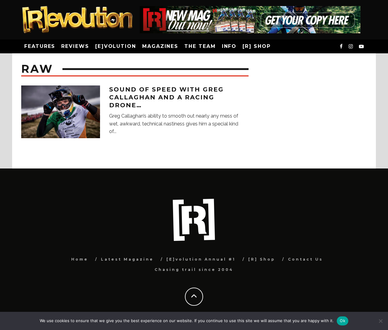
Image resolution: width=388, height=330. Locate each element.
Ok (342, 320)
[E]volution (115, 46)
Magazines (160, 46)
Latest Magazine (127, 259)
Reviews (75, 46)
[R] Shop (256, 46)
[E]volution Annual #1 (201, 259)
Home (79, 259)
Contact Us (305, 259)
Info (229, 46)
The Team (200, 46)
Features (39, 46)
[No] (380, 321)
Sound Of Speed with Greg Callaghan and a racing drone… (166, 97)
